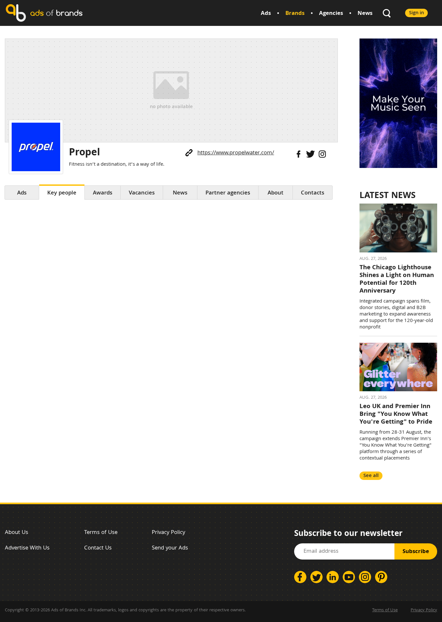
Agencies (331, 13)
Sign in (416, 13)
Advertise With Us (27, 548)
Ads (266, 13)
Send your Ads (170, 548)
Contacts (312, 193)
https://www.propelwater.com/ (235, 153)
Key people (61, 193)
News (365, 13)
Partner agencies (227, 193)
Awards (102, 193)
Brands (294, 13)
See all (371, 476)
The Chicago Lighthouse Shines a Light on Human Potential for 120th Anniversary (396, 279)
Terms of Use (100, 533)
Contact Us (98, 548)
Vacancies (142, 193)
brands (56, 13)
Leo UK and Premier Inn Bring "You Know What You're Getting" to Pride (395, 415)
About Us (16, 533)
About (275, 193)
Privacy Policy (168, 533)
